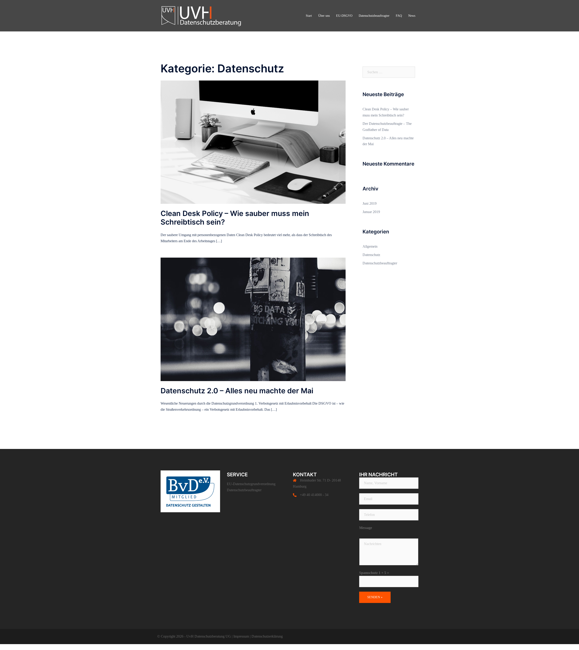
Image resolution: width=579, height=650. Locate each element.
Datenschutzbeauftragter (374, 15)
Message (365, 528)
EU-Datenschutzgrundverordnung (251, 484)
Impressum (241, 636)
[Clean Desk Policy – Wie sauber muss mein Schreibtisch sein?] (253, 142)
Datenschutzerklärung (267, 636)
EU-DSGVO (344, 15)
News (411, 15)
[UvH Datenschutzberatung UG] (201, 15)
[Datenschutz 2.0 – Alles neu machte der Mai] (253, 319)
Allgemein (370, 246)
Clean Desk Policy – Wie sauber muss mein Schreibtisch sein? (235, 217)
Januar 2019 (371, 212)
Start (309, 15)
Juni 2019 (370, 203)
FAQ (399, 15)
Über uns (324, 15)
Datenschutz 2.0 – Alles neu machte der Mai (237, 390)
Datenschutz (371, 255)
